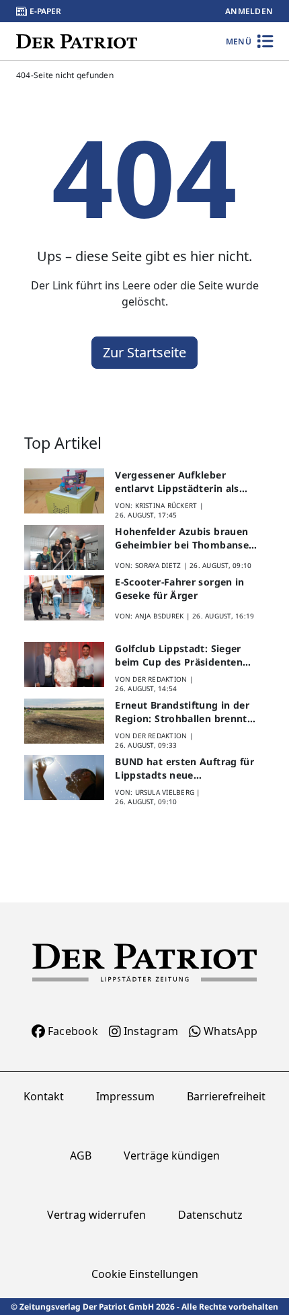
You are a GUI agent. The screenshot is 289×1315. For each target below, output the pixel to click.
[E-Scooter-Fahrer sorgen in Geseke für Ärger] (64, 597)
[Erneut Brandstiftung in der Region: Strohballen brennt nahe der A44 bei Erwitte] (64, 721)
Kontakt (44, 1096)
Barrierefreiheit (226, 1096)
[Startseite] (76, 41)
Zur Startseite (144, 352)
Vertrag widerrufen (96, 1214)
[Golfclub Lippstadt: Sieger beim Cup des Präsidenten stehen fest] (64, 664)
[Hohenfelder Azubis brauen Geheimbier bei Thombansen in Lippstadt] (64, 547)
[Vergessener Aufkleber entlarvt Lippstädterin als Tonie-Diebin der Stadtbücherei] (64, 490)
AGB (80, 1155)
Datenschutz (210, 1214)
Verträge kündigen (172, 1155)
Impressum (125, 1096)
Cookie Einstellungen (144, 1274)
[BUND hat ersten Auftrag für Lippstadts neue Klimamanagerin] (64, 777)
